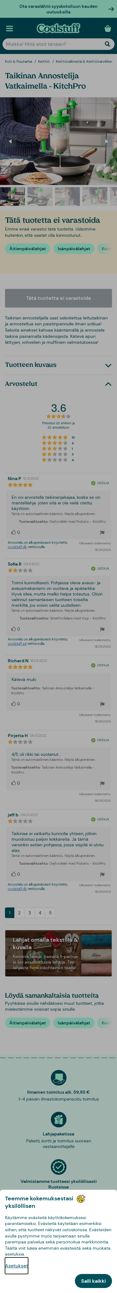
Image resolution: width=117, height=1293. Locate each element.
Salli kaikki (93, 1281)
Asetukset (16, 1265)
